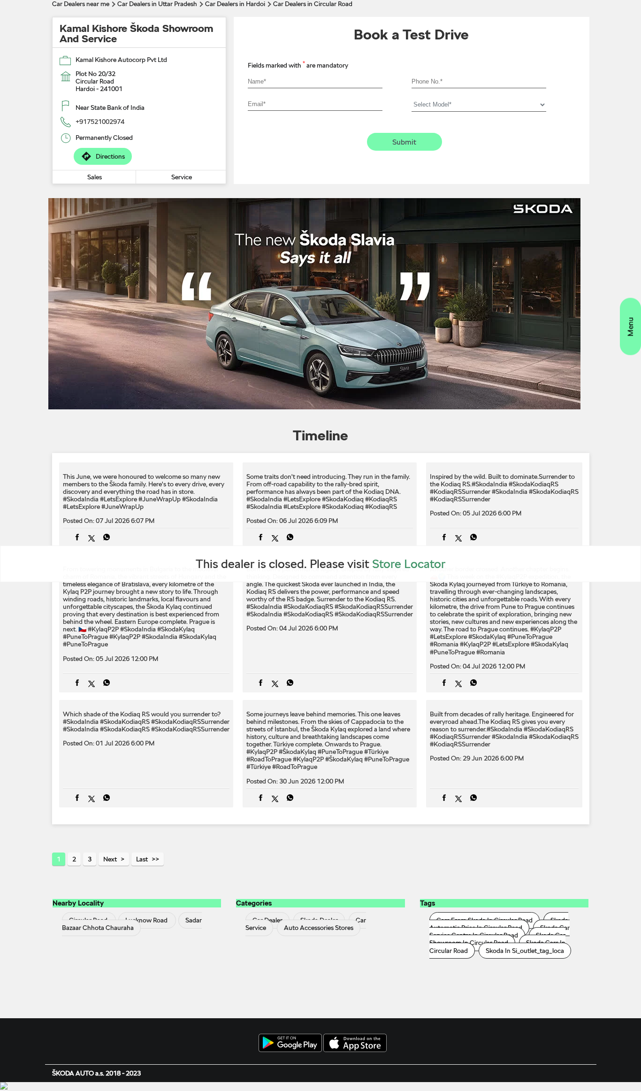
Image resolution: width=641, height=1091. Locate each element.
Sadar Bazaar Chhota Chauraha (132, 924)
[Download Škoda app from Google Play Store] (290, 1043)
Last (142, 859)
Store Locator (409, 563)
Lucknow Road (146, 920)
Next (110, 859)
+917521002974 (100, 121)
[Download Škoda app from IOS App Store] (355, 1043)
